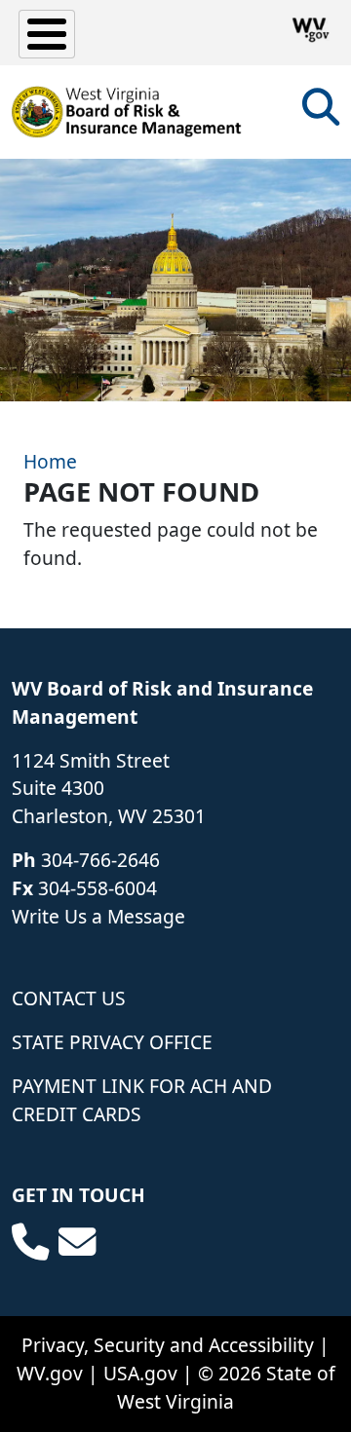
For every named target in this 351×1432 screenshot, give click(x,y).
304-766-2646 (100, 860)
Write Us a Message (98, 916)
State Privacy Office (112, 1042)
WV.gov (50, 1373)
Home (50, 461)
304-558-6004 (97, 888)
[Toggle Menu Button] (47, 34)
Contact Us (69, 998)
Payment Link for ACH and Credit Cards (142, 1100)
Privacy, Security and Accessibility (167, 1345)
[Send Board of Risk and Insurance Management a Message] (77, 1242)
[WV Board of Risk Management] (127, 111)
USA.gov (140, 1373)
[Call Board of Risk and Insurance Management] (30, 1242)
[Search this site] (320, 113)
